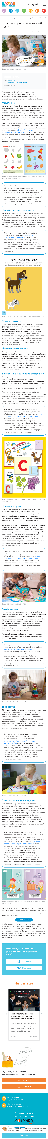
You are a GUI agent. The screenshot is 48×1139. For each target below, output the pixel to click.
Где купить (33, 4)
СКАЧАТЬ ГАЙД (24, 920)
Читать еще (24, 983)
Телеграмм (26, 961)
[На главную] (8, 4)
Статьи (34, 32)
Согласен (24, 1135)
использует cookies (20, 1127)
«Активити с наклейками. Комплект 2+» (20, 649)
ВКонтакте (26, 968)
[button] (41, 1014)
